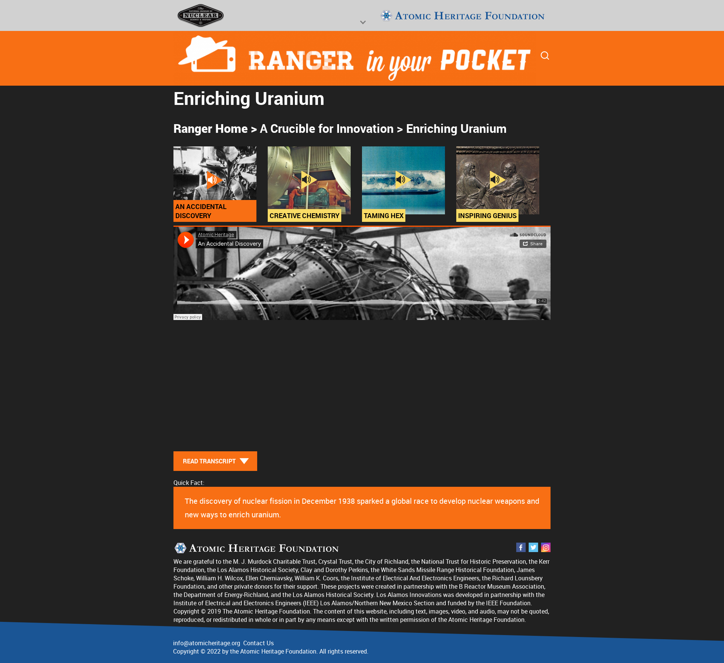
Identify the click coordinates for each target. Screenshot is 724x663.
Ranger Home (210, 128)
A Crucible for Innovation (327, 128)
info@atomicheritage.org (206, 643)
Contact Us (258, 643)
